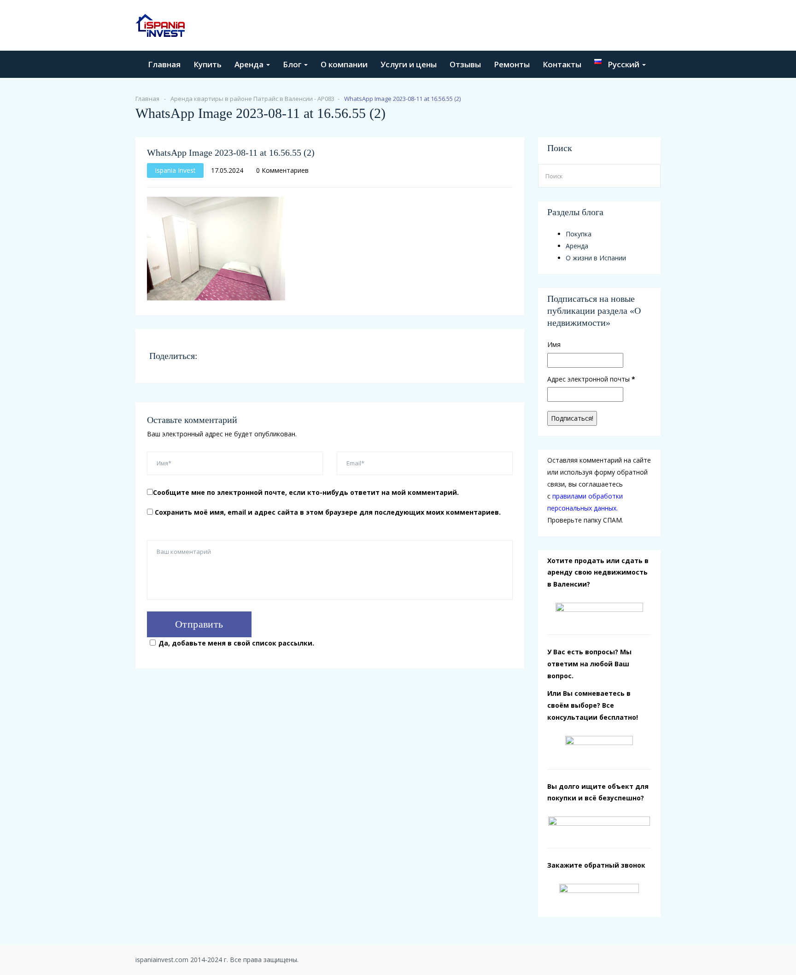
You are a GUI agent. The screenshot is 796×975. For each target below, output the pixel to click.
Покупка (578, 233)
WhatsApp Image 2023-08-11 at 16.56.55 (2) (231, 152)
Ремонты (512, 64)
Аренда (249, 64)
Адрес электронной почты (591, 379)
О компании (344, 64)
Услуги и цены (408, 64)
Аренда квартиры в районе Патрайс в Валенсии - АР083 (252, 98)
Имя (554, 344)
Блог (293, 64)
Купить (207, 64)
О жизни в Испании (596, 257)
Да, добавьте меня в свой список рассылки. (236, 643)
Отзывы (465, 64)
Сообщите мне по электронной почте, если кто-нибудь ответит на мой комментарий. (306, 492)
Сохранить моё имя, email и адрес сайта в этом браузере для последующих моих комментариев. (328, 512)
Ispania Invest (175, 170)
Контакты (562, 64)
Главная (164, 64)
